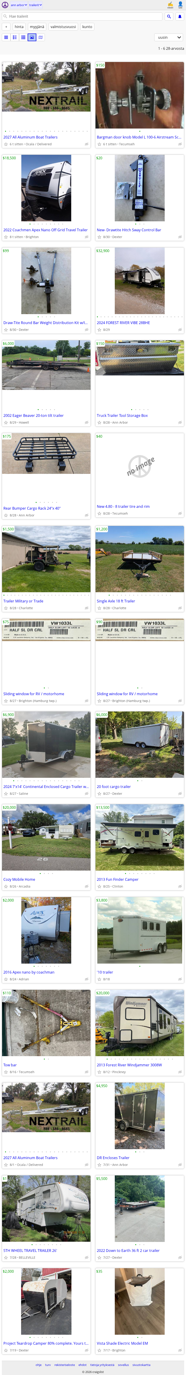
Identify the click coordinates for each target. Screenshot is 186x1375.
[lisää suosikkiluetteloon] (6, 144)
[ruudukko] (23, 37)
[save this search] (180, 16)
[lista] (6, 37)
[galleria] (32, 37)
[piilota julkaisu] (86, 144)
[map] (40, 37)
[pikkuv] (14, 37)
